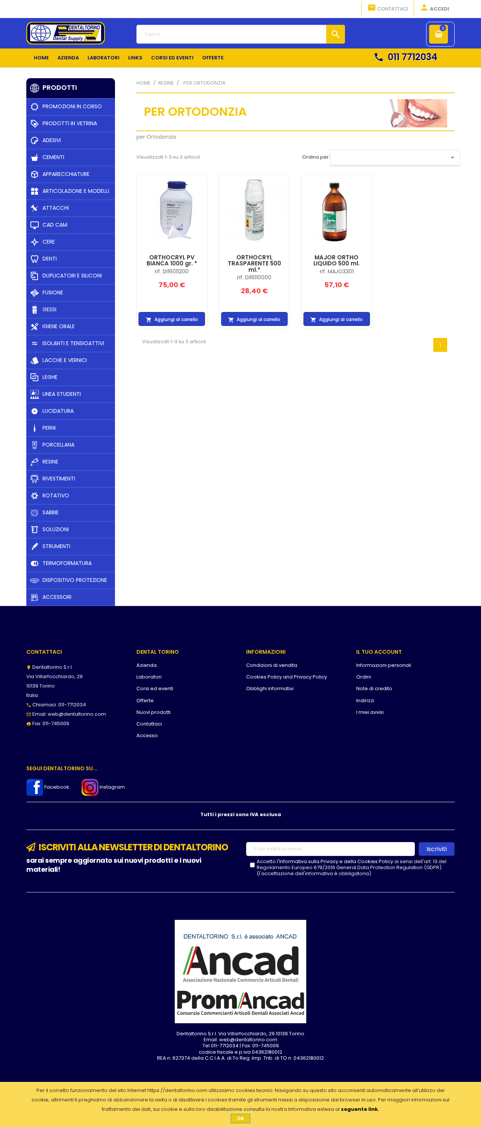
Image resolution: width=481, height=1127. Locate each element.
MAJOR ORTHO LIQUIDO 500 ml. (336, 260)
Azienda (146, 665)
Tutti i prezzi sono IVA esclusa (240, 814)
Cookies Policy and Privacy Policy (286, 676)
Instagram (111, 787)
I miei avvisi (370, 712)
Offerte (145, 700)
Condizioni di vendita (271, 665)
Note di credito (374, 688)
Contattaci (387, 7)
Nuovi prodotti (153, 712)
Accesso (147, 735)
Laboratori (149, 676)
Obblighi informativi (269, 688)
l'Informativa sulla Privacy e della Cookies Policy (335, 861)
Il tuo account (379, 652)
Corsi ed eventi (154, 688)
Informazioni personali (383, 665)
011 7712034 (405, 57)
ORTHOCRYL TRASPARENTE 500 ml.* (254, 263)
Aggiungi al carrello (172, 319)
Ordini (363, 676)
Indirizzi (365, 700)
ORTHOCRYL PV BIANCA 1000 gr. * (172, 260)
